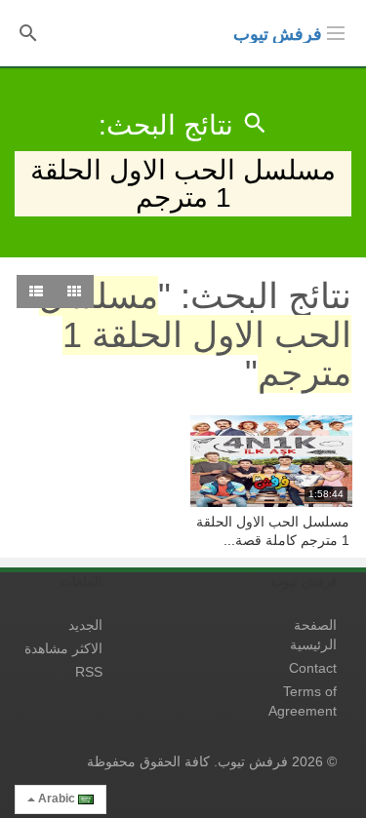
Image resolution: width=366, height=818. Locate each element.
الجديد (85, 625)
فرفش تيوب (277, 34)
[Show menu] (336, 31)
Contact (313, 668)
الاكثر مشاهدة (63, 648)
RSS (88, 672)
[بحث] (28, 32)
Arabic (56, 798)
